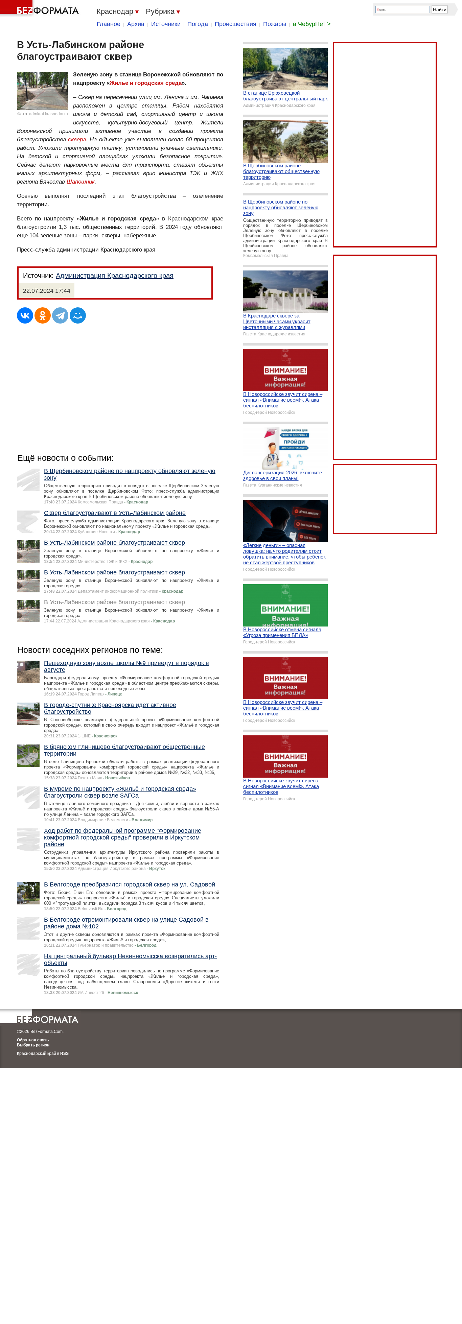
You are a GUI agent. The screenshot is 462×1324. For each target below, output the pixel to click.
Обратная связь (33, 1040)
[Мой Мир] (78, 315)
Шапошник (81, 182)
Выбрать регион (33, 1045)
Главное (108, 24)
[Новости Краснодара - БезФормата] (40, 8)
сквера (77, 139)
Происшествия (235, 24)
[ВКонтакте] (25, 315)
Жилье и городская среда (146, 83)
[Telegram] (60, 315)
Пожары (274, 24)
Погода (197, 24)
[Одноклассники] (42, 315)
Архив (135, 24)
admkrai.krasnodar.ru (48, 114)
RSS (64, 1053)
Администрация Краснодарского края (115, 275)
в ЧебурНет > (312, 24)
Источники (166, 24)
